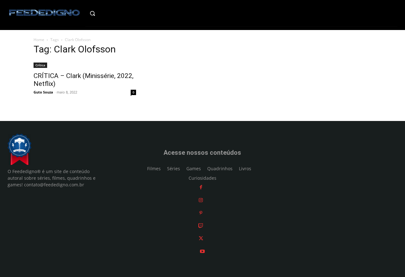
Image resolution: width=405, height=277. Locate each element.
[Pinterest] (200, 212)
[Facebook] (201, 187)
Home (39, 39)
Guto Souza (43, 92)
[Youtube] (202, 251)
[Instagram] (201, 200)
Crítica (40, 65)
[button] (103, 13)
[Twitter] (201, 238)
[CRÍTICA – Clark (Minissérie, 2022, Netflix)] (85, 64)
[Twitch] (200, 225)
